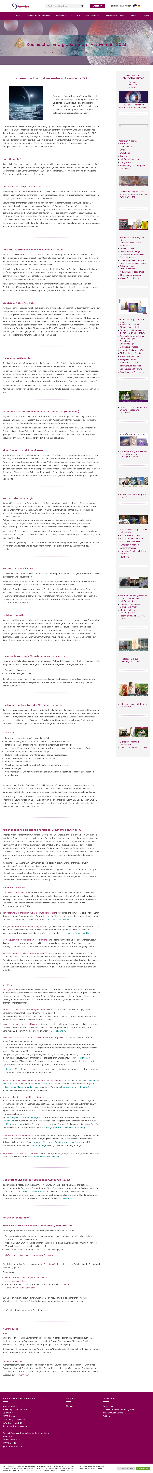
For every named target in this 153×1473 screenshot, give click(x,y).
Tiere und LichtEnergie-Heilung (134, 595)
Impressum (108, 1406)
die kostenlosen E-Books (16, 1281)
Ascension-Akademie (128, 141)
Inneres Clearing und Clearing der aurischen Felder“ (58, 1142)
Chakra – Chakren (127, 248)
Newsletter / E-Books (115, 15)
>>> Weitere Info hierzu (29, 806)
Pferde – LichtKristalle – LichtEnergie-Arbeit (130, 611)
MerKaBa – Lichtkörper (130, 362)
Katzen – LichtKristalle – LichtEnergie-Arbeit (130, 599)
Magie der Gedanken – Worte (133, 350)
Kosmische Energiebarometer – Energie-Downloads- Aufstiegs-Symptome (134, 454)
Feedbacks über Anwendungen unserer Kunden (26, 1277)
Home (17, 15)
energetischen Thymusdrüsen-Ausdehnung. (65, 1127)
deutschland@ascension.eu (15, 1426)
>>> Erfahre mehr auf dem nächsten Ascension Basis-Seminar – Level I (33, 1255)
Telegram (133, 84)
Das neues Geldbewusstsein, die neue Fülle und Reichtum (133, 331)
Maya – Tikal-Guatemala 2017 (132, 538)
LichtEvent (124, 168)
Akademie (60, 15)
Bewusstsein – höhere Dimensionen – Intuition (130, 325)
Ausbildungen (126, 146)
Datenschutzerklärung (113, 1412)
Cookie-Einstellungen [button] (126, 1468)
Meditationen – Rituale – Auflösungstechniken (130, 660)
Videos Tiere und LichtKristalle (133, 747)
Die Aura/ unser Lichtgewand (132, 251)
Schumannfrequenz (129, 548)
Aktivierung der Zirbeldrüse (132, 272)
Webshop (97, 6)
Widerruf (107, 1416)
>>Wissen (65, 1284)
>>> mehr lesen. (22, 1375)
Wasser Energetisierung (130, 278)
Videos (133, 15)
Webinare (124, 149)
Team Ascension (92, 15)
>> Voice (72, 1016)
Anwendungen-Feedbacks (38, 15)
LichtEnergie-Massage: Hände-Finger (22, 1117)
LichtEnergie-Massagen (130, 159)
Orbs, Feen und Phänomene (132, 372)
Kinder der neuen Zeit (129, 356)
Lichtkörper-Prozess (129, 347)
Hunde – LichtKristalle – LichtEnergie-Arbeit (130, 605)
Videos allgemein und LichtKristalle (129, 743)
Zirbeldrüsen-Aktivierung (131, 369)
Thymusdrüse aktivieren (130, 275)
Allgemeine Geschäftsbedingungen (119, 1409)
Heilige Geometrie (128, 359)
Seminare (124, 143)
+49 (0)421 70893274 (15, 1419)
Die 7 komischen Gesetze (131, 353)
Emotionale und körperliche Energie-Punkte (132, 256)
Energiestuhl (125, 162)
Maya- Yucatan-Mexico (130, 541)
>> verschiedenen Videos (24, 1287)
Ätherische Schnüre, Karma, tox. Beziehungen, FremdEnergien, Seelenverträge (132, 340)
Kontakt (146, 15)
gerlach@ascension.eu (13, 1446)
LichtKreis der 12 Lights (13, 1069)
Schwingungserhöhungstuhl (132, 165)
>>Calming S (43, 1083)
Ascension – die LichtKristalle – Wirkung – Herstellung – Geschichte (133, 410)
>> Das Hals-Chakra (57, 1031)
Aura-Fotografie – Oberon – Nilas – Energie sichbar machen (133, 261)
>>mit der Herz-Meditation (57, 919)
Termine (123, 156)
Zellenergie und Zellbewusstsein (127, 267)
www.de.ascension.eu (12, 1423)
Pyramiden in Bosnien (129, 544)
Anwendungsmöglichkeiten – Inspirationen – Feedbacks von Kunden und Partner (133, 194)
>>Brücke (82, 331)
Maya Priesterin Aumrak (130, 535)
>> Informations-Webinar (51, 1264)
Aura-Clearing (39, 1145)
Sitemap (69, 1406)
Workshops (125, 153)
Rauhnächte (125, 557)
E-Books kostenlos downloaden (133, 107)
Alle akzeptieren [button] (143, 1468)
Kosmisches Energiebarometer (63, 53)
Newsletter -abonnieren (133, 104)
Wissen (74, 15)
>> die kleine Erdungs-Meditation (77, 933)
